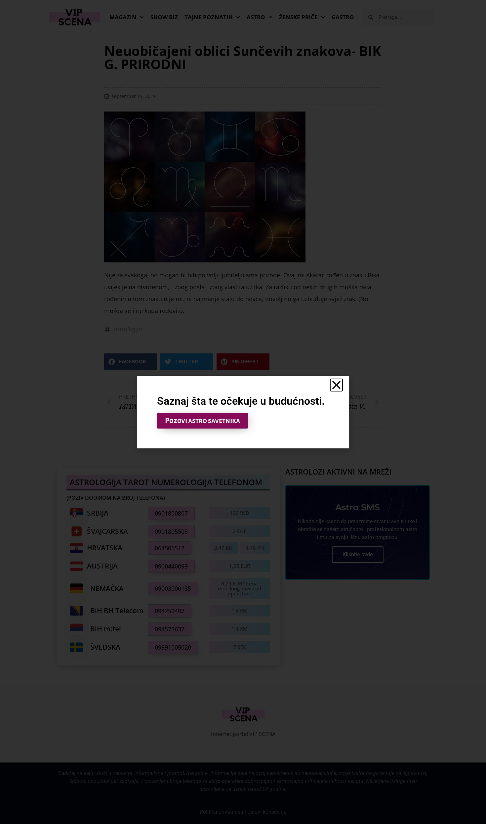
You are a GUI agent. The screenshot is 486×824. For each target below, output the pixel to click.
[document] (243, 412)
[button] (336, 385)
